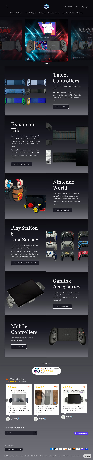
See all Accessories (62, 306)
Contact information (64, 455)
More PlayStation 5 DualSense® (25, 263)
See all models (61, 106)
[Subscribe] (35, 433)
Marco (45, 416)
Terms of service (75, 455)
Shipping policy (53, 455)
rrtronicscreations (13, 455)
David (72, 414)
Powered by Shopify (24, 455)
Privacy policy (43, 455)
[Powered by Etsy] (32, 387)
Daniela (17, 418)
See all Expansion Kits (21, 164)
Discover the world (62, 210)
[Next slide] (90, 40)
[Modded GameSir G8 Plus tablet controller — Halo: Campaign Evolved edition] (46, 40)
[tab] (43, 63)
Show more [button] (15, 412)
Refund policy (34, 455)
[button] (7, 7)
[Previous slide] (3, 40)
